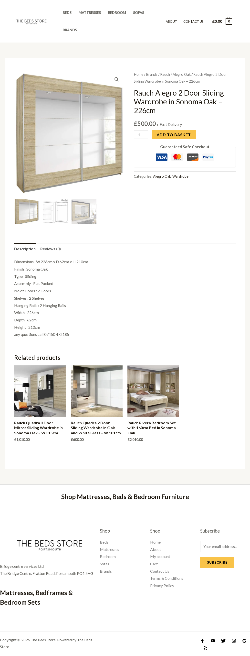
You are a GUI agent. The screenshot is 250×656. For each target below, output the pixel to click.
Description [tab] (25, 248)
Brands (70, 30)
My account (160, 556)
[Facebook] (202, 641)
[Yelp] (205, 648)
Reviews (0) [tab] (50, 248)
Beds (67, 13)
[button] (116, 79)
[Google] (244, 641)
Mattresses (90, 13)
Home (138, 74)
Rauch (165, 74)
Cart (154, 563)
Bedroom (117, 13)
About (171, 21)
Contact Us (193, 21)
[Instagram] (234, 641)
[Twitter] (223, 641)
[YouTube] (213, 641)
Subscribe (217, 562)
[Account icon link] (239, 21)
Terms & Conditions (166, 578)
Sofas (138, 13)
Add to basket (174, 134)
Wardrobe (180, 176)
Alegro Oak (182, 74)
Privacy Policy (162, 585)
